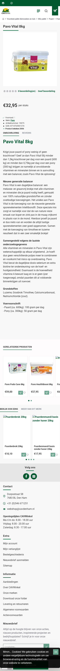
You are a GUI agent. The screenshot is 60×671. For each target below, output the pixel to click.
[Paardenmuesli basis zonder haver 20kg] (46, 429)
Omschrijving (11, 133)
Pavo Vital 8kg (18, 141)
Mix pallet (42, 19)
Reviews (26, 133)
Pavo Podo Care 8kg (14, 384)
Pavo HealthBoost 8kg (42, 384)
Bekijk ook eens (9, 409)
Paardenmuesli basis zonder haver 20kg (44, 447)
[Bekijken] (55, 10)
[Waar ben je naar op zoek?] (46, 10)
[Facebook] (26, 476)
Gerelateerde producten (17, 347)
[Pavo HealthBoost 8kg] (41, 368)
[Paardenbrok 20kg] (17, 429)
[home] (3, 19)
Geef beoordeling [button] (46, 91)
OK (55, 652)
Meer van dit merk (31, 409)
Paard (51, 19)
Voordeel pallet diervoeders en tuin (21, 19)
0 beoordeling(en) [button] (27, 91)
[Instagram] (34, 476)
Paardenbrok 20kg (14, 446)
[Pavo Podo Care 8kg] (15, 368)
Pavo (13, 120)
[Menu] (38, 10)
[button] (20, 393)
